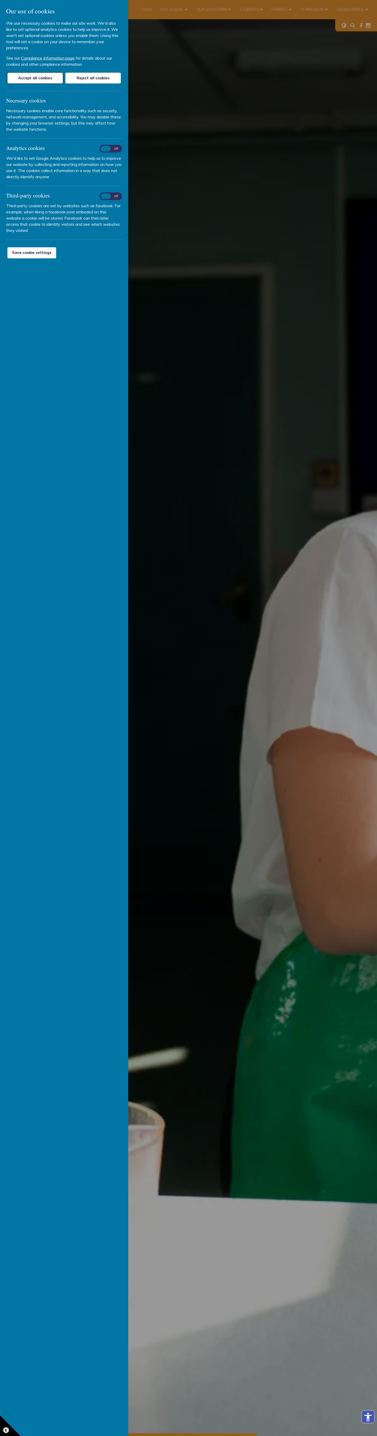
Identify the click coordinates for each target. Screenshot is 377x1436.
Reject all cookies (93, 77)
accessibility (368, 1417)
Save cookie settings (32, 252)
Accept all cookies (35, 77)
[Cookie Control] (10, 1425)
